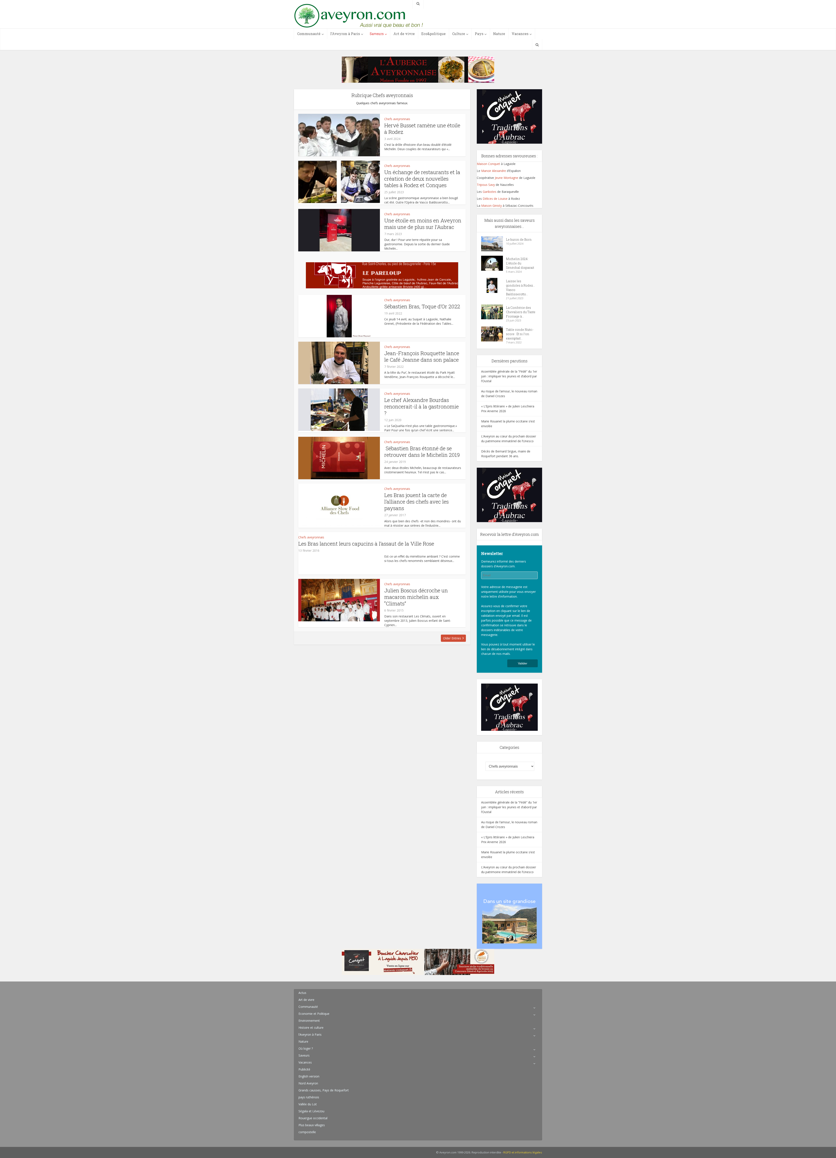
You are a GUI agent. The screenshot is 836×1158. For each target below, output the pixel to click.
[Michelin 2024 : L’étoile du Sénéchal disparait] (493, 263)
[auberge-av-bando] (418, 69)
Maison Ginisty (491, 205)
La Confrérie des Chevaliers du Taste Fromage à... (520, 312)
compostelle (307, 1132)
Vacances (520, 33)
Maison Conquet (488, 164)
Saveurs (377, 33)
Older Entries (452, 638)
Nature (499, 33)
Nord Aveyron (308, 1083)
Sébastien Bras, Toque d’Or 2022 (422, 306)
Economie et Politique (313, 1014)
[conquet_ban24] (418, 961)
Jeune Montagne (506, 178)
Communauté (308, 33)
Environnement (309, 1021)
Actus (302, 993)
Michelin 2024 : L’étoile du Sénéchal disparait (520, 263)
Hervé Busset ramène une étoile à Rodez (422, 128)
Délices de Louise (494, 199)
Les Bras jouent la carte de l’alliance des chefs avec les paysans (416, 502)
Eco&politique (433, 33)
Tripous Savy (486, 185)
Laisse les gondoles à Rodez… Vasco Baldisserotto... (520, 287)
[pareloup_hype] (382, 275)
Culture (458, 33)
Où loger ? (305, 1048)
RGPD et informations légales (522, 1152)
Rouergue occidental (312, 1118)
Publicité (304, 1069)
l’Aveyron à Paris (345, 33)
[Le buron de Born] (493, 243)
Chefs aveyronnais (397, 119)
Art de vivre (404, 33)
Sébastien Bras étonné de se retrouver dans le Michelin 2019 (422, 451)
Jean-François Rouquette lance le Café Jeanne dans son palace (421, 356)
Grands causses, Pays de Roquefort (323, 1090)
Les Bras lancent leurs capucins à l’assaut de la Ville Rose (366, 543)
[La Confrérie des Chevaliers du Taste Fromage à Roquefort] (493, 311)
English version (308, 1076)
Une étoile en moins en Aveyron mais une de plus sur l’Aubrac (422, 223)
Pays (479, 33)
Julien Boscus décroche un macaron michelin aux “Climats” (416, 597)
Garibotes (489, 192)
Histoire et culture (311, 1027)
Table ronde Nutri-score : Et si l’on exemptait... (519, 334)
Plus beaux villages (311, 1125)
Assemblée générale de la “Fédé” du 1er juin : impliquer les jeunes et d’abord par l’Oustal (509, 376)
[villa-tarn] (509, 916)
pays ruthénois (308, 1097)
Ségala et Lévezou (311, 1111)
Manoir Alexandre (493, 171)
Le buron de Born (519, 239)
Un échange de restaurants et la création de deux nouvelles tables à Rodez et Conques (422, 179)
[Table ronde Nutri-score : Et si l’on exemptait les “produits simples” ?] (493, 333)
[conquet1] (509, 116)
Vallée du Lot (307, 1104)
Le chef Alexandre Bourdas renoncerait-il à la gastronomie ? (421, 407)
